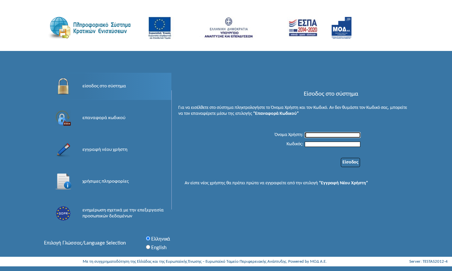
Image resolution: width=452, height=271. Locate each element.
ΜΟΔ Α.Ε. (318, 261)
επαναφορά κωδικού (103, 117)
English (158, 247)
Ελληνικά (160, 239)
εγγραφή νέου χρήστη (104, 149)
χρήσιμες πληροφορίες (105, 181)
